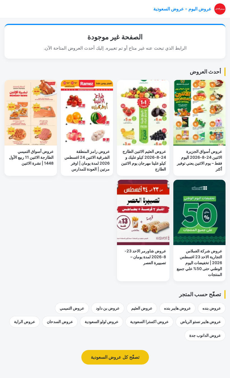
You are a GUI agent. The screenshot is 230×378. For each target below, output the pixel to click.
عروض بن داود (107, 308)
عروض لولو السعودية (101, 321)
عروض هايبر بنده (177, 308)
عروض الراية (24, 321)
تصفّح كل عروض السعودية (115, 357)
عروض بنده (212, 308)
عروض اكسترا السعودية (149, 321)
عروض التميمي (72, 308)
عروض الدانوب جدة (205, 335)
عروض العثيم (141, 308)
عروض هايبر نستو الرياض (200, 321)
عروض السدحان (60, 321)
